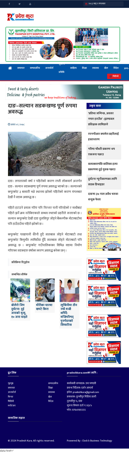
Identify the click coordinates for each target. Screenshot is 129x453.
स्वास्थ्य (95, 68)
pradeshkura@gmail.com (86, 392)
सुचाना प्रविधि (62, 68)
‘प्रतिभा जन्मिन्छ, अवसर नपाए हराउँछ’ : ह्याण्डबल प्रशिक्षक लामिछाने (101, 119)
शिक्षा (84, 68)
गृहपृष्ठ (10, 383)
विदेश (116, 68)
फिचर (10, 397)
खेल (106, 68)
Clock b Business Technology (97, 441)
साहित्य (73, 68)
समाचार (21, 68)
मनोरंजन (12, 406)
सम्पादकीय (35, 68)
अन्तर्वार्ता (49, 68)
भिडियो (116, 76)
